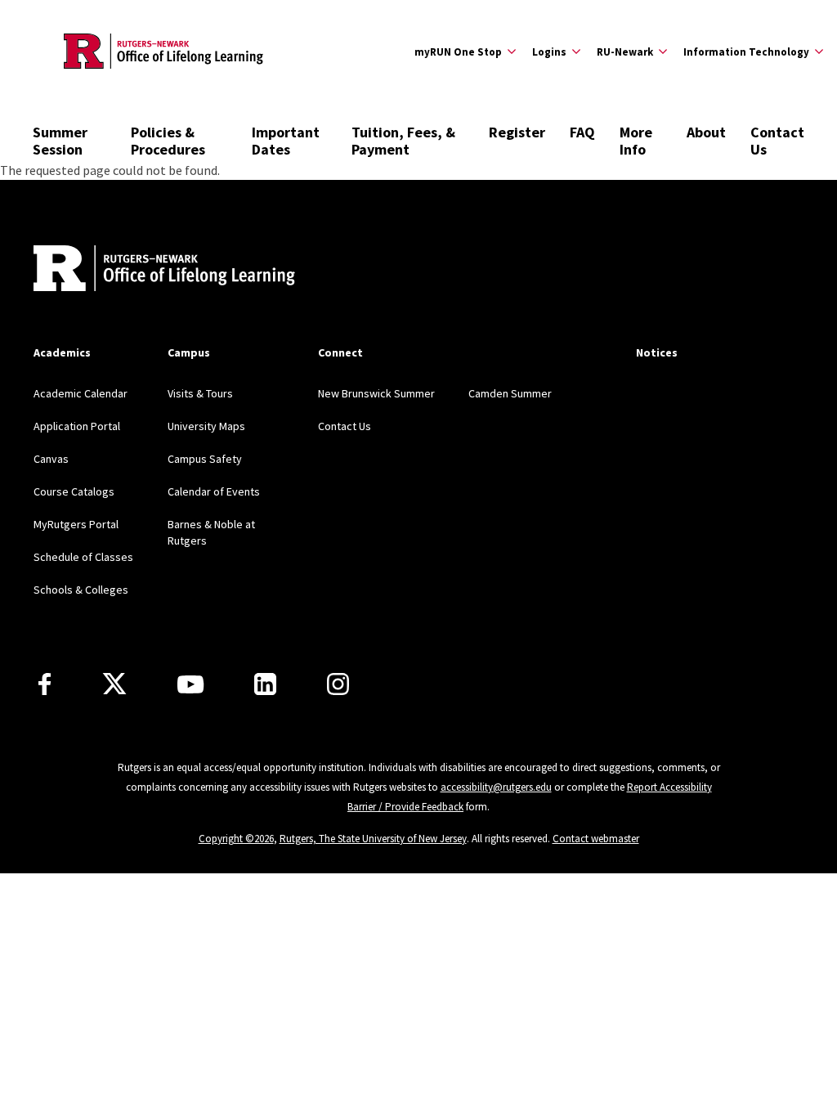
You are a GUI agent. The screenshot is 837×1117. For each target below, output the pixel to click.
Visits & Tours (200, 393)
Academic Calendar (81, 393)
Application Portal (77, 426)
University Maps (206, 426)
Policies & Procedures (168, 141)
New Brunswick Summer (376, 393)
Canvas (51, 458)
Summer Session (60, 141)
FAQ (582, 132)
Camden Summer (510, 393)
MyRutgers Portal (76, 524)
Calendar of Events (214, 491)
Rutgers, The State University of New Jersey (373, 839)
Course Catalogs (74, 491)
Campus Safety (205, 458)
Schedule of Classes (83, 557)
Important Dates (286, 141)
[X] (114, 684)
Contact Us (777, 141)
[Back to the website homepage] (163, 51)
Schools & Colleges (81, 589)
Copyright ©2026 (236, 839)
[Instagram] (338, 684)
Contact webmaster (596, 839)
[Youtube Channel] (190, 684)
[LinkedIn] (265, 684)
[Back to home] (141, 270)
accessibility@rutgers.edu (496, 787)
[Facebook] (44, 684)
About (706, 132)
